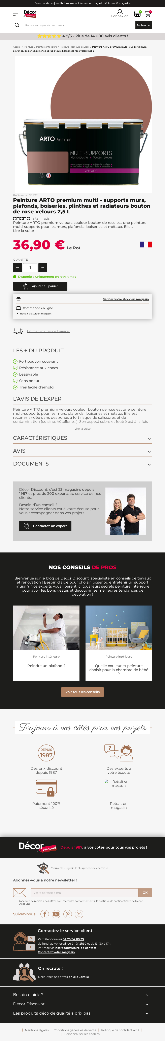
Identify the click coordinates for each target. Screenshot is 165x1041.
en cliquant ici (79, 977)
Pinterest (67, 914)
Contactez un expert (49, 526)
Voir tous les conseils (82, 692)
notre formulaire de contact (75, 948)
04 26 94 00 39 (73, 939)
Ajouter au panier (44, 286)
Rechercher (144, 25)
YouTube (56, 914)
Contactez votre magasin (56, 952)
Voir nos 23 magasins (118, 3)
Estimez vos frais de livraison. (48, 331)
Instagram (79, 914)
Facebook (44, 914)
